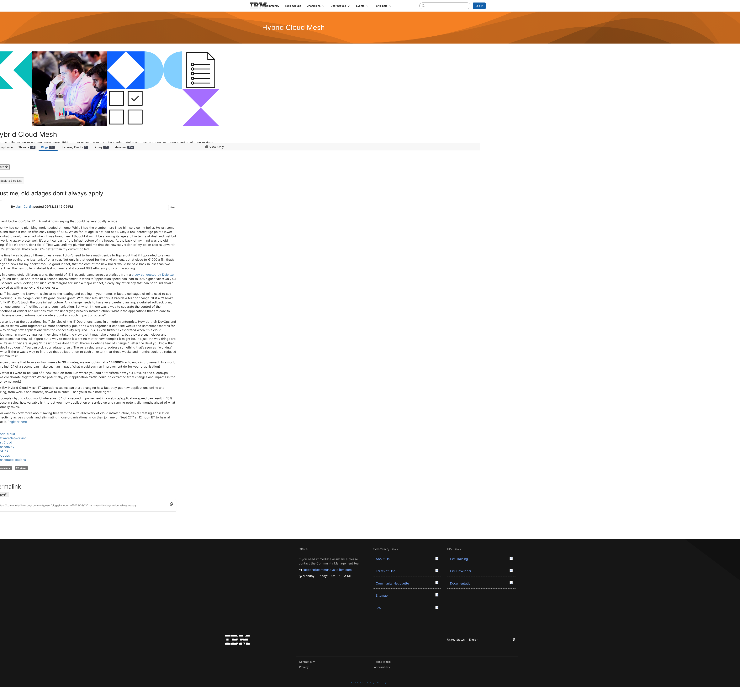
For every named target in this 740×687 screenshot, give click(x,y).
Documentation (461, 583)
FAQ (379, 608)
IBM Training (459, 559)
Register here (17, 422)
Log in (479, 5)
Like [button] (172, 207)
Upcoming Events (74, 147)
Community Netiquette (392, 583)
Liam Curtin (24, 207)
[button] (316, 6)
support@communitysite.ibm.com (327, 570)
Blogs (47, 147)
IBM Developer (460, 571)
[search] (423, 6)
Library (100, 147)
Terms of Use (385, 571)
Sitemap (382, 595)
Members (123, 147)
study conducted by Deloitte (153, 274)
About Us (382, 559)
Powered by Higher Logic (370, 682)
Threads (26, 147)
